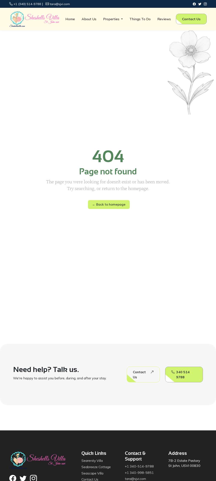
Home (70, 19)
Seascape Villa (92, 473)
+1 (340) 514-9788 (27, 4)
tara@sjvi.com (60, 4)
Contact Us (191, 19)
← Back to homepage (109, 204)
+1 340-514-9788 (139, 466)
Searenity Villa (92, 460)
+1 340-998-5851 (139, 472)
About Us (89, 19)
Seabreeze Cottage (96, 467)
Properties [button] (111, 19)
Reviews (164, 19)
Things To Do (140, 19)
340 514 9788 (183, 374)
